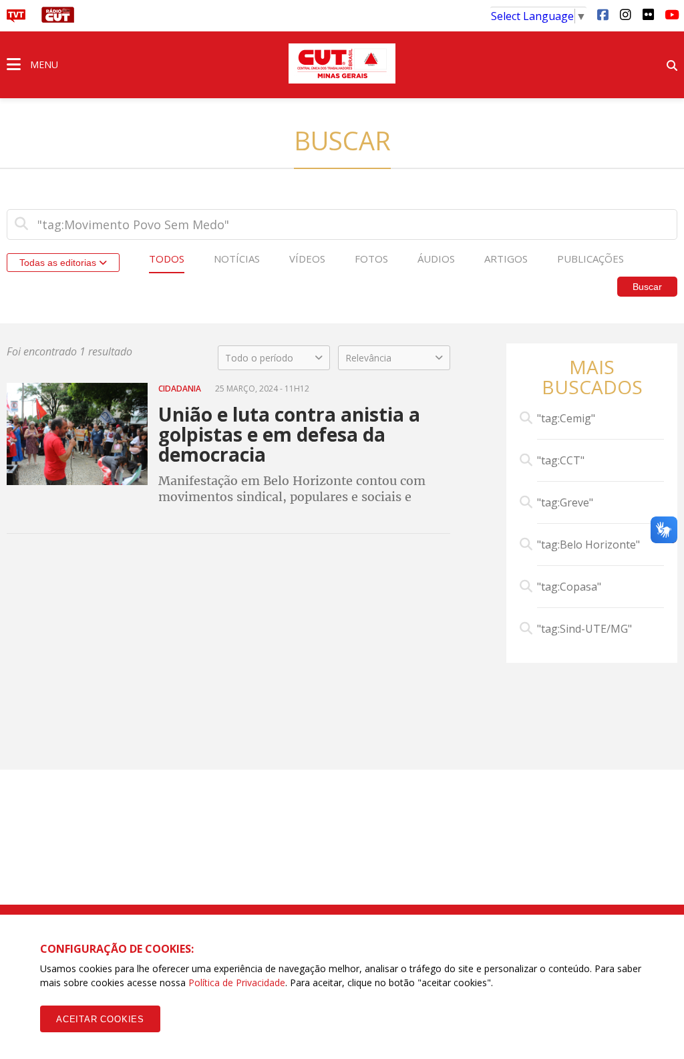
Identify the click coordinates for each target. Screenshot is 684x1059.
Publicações (590, 258)
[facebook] (602, 14)
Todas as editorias (59, 262)
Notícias (237, 258)
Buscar (647, 286)
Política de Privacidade (236, 982)
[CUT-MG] (342, 63)
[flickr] (648, 14)
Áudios (436, 258)
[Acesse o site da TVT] (16, 18)
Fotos (371, 258)
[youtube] (670, 14)
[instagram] (625, 14)
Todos (166, 258)
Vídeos (307, 258)
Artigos (506, 258)
